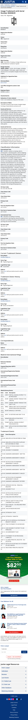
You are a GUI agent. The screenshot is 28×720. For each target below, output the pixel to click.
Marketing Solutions (7, 691)
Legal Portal (14, 705)
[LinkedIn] (7, 699)
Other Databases (6, 688)
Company (14, 707)
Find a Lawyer (5, 646)
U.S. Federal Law (6, 681)
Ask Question (14, 595)
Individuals (5, 671)
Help (14, 710)
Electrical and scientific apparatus (8, 6)
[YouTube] (9, 699)
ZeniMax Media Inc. (5, 257)
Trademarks (7, 4)
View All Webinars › (14, 632)
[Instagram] (13, 699)
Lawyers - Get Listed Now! (14, 656)
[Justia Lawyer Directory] (21, 699)
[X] (19, 699)
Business (4, 674)
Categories (13, 4)
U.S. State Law (6, 684)
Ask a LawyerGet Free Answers (6, 588)
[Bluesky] (17, 699)
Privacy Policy (14, 714)
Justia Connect (14, 702)
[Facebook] (11, 699)
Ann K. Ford (3, 82)
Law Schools (5, 678)
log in (5, 271)
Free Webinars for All (7, 601)
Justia (2, 4)
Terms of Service (14, 712)
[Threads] (15, 699)
